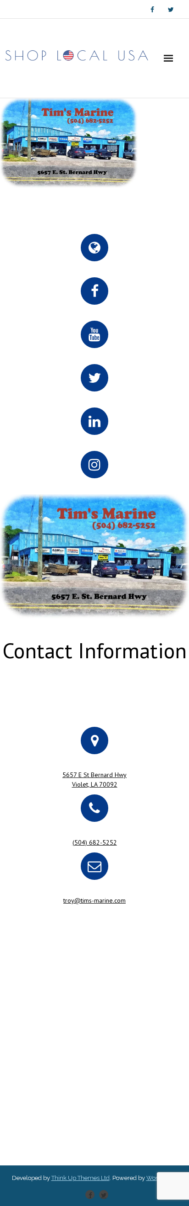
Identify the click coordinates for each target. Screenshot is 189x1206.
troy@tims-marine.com (94, 900)
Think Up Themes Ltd (80, 1177)
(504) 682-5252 (94, 842)
